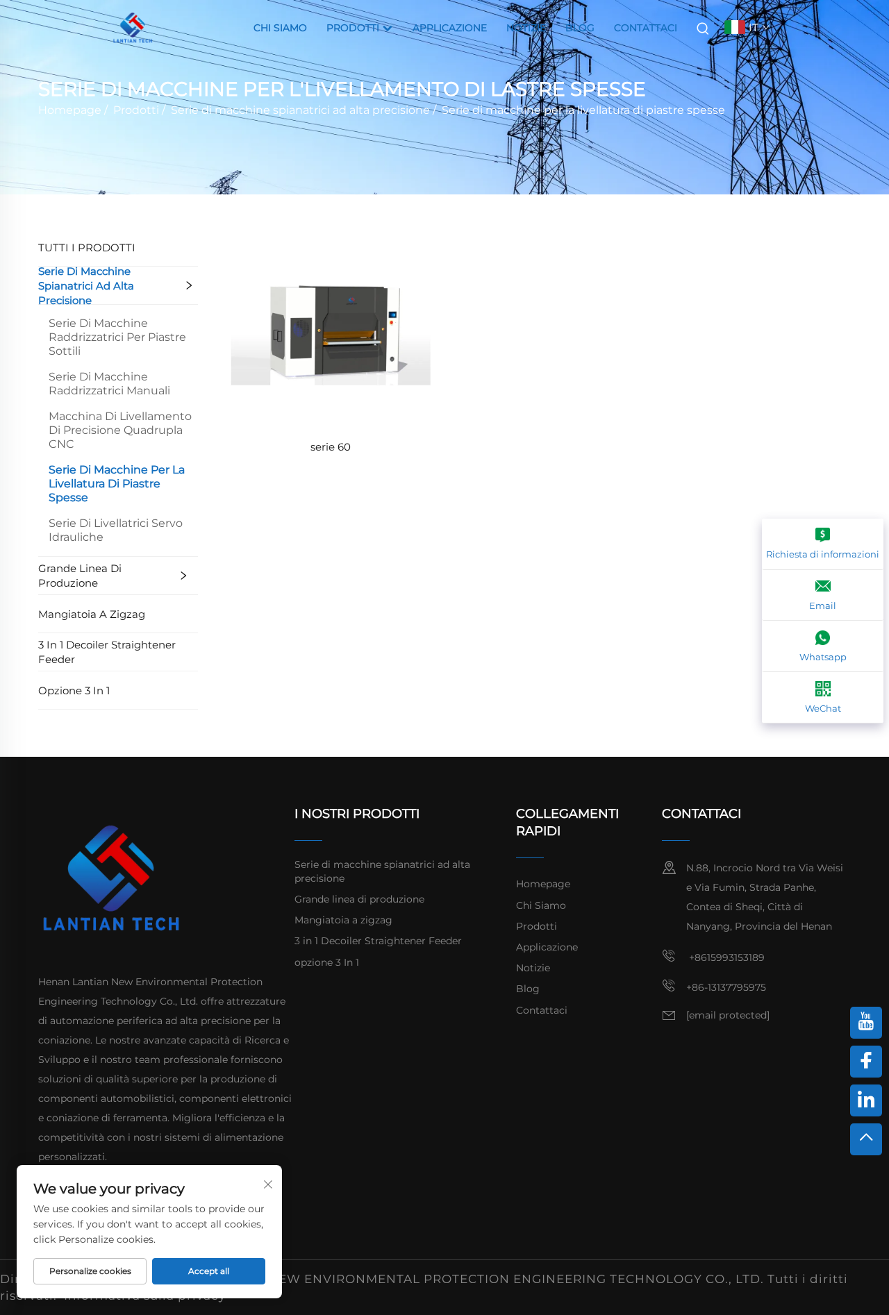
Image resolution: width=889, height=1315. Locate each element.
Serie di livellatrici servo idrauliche (116, 530)
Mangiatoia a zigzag (91, 614)
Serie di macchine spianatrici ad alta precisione (300, 110)
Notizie (526, 28)
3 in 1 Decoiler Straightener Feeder (107, 652)
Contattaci (645, 28)
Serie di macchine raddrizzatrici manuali (109, 383)
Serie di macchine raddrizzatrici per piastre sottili (117, 337)
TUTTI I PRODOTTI (86, 247)
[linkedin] (866, 1100)
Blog (580, 28)
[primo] (866, 1139)
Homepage (69, 110)
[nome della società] (132, 26)
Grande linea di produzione (80, 575)
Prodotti (354, 28)
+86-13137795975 (726, 987)
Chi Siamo (280, 28)
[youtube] (866, 1023)
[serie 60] (331, 328)
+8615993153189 (725, 957)
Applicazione (450, 28)
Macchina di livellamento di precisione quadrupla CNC (120, 430)
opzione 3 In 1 (74, 690)
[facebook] (866, 1062)
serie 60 (330, 446)
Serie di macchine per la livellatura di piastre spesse (583, 110)
